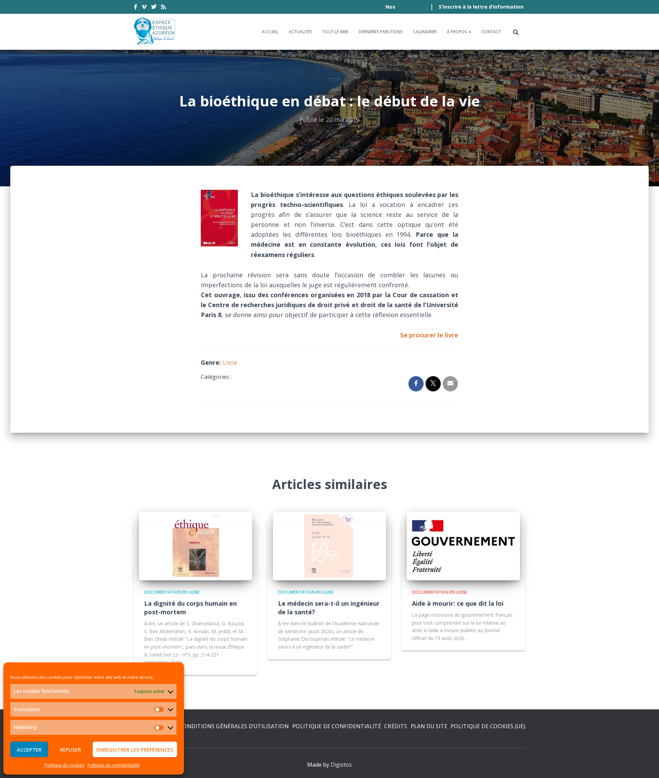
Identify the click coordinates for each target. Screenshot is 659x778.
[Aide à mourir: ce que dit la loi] (463, 545)
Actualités (300, 32)
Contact (491, 32)
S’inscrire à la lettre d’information (481, 6)
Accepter (29, 749)
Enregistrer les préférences (134, 749)
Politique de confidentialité (114, 765)
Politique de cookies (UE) (487, 726)
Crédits (395, 726)
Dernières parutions (381, 32)
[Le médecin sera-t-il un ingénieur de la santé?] (329, 545)
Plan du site (429, 726)
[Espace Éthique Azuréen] (155, 31)
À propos (457, 32)
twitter (154, 8)
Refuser (70, 749)
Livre (230, 362)
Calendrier (425, 32)
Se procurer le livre (429, 335)
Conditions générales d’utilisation (234, 726)
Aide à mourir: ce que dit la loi (458, 603)
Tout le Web (335, 32)
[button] (469, 32)
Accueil (270, 32)
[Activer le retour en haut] (645, 764)
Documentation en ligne (171, 592)
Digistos (341, 764)
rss (163, 8)
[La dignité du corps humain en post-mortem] (195, 545)
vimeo (144, 8)
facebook (135, 8)
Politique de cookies (64, 765)
